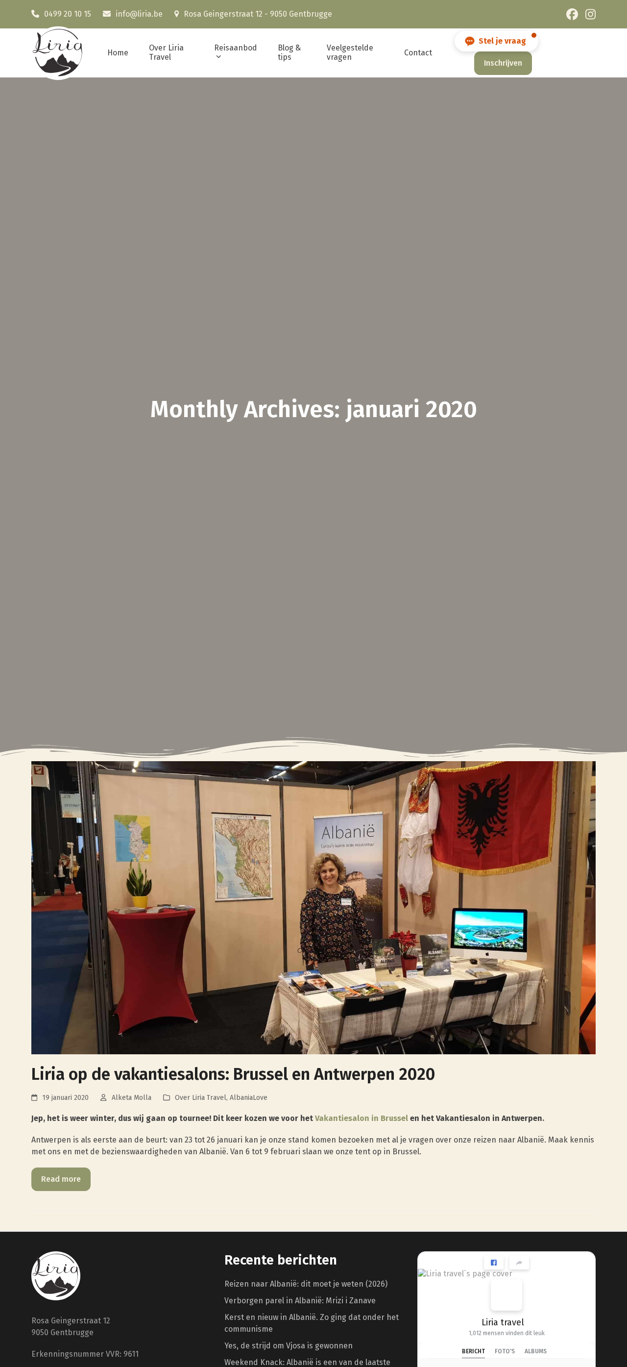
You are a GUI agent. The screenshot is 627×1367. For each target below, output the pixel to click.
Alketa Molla (131, 1098)
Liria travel (503, 1322)
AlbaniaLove (248, 1098)
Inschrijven (503, 63)
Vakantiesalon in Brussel (361, 1118)
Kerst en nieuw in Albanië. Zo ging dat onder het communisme (311, 1323)
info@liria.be (139, 14)
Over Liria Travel (200, 1098)
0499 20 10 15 (67, 14)
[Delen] (519, 1262)
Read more (61, 1179)
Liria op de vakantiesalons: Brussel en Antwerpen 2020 (233, 1074)
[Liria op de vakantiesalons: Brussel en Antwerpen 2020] (313, 907)
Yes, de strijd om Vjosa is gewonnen (288, 1345)
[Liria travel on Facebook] (506, 1295)
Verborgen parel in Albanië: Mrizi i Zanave (300, 1300)
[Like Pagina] (494, 1262)
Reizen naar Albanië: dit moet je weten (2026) (305, 1284)
